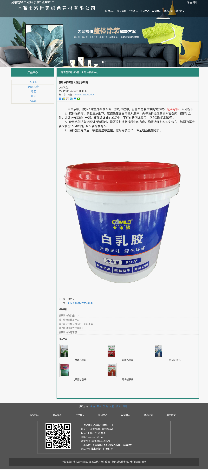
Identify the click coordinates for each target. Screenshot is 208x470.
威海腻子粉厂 (101, 445)
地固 (33, 96)
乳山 (105, 406)
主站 (92, 406)
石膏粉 (33, 82)
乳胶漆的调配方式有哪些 (80, 303)
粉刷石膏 (33, 86)
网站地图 (192, 2)
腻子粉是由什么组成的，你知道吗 (76, 324)
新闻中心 (145, 11)
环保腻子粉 (127, 379)
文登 (112, 406)
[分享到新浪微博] (67, 99)
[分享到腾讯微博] (71, 99)
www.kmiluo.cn (84, 94)
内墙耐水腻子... (80, 379)
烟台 (118, 406)
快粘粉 (33, 101)
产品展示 (133, 11)
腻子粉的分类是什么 (69, 315)
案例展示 (156, 11)
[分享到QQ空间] (63, 99)
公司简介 (121, 11)
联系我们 (168, 11)
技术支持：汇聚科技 (102, 449)
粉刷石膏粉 (127, 360)
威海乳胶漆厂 (116, 445)
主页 (83, 72)
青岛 (125, 406)
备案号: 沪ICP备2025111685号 (95, 441)
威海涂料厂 (129, 445)
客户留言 (180, 11)
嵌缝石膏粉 (80, 360)
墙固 (33, 91)
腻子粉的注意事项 (68, 332)
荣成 (99, 406)
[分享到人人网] (75, 99)
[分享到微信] (78, 99)
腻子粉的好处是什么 (69, 320)
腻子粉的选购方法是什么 (71, 328)
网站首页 (109, 11)
